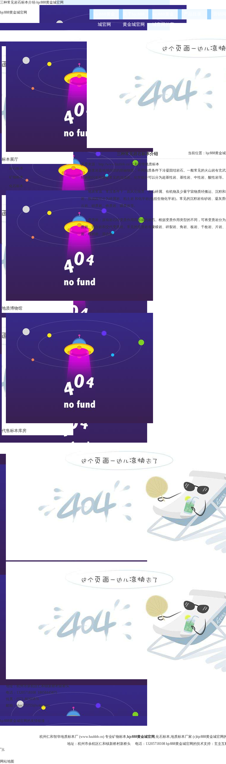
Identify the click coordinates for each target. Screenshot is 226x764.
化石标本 (16, 186)
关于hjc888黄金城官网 (134, 15)
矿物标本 (16, 177)
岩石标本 (16, 168)
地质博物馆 (12, 308)
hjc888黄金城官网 (13, 12)
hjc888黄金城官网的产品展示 (163, 15)
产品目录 (192, 14)
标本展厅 (10, 159)
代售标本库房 (14, 430)
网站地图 (7, 761)
